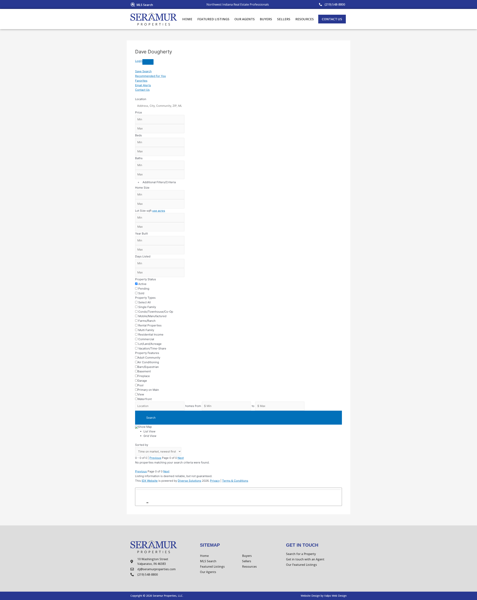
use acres (158, 210)
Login (138, 61)
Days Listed (142, 256)
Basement (144, 371)
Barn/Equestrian (148, 367)
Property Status (145, 279)
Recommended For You (150, 76)
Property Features (147, 353)
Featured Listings (213, 19)
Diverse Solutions (189, 480)
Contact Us (142, 90)
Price (138, 112)
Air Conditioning (148, 362)
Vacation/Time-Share (152, 348)
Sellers (283, 19)
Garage (142, 380)
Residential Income (150, 334)
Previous (155, 458)
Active (142, 284)
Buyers (266, 19)
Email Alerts (143, 85)
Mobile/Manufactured (152, 316)
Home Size (142, 187)
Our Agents (244, 19)
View (141, 394)
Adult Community (149, 357)
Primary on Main (148, 390)
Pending (143, 288)
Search (151, 417)
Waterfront (145, 399)
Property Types (145, 297)
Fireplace (144, 376)
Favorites (141, 80)
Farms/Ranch (147, 321)
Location (140, 99)
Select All (144, 302)
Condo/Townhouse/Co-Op (155, 311)
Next (181, 458)
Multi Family (146, 330)
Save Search (143, 71)
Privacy (215, 480)
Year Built (141, 233)
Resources (304, 19)
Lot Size (140, 210)
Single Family (147, 307)
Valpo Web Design (335, 595)
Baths (139, 158)
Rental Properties (150, 325)
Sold (141, 293)
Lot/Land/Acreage (150, 344)
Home (187, 19)
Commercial (146, 339)
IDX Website (150, 480)
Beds (138, 135)
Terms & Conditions (235, 480)
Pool (140, 385)
